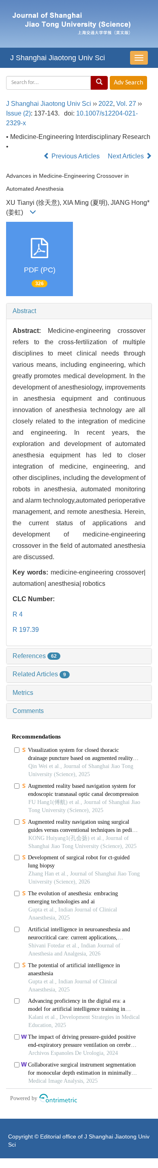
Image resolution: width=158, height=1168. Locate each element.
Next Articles (126, 156)
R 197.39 (26, 629)
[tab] (79, 311)
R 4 (18, 614)
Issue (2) (18, 113)
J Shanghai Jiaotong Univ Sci (57, 58)
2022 (105, 103)
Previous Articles (75, 156)
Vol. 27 (126, 103)
